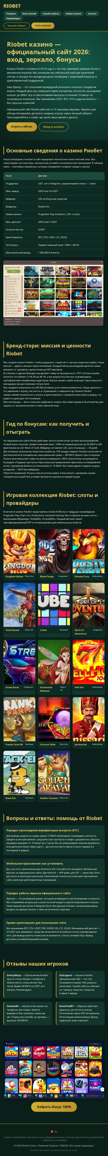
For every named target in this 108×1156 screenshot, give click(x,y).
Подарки (11, 13)
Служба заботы (51, 13)
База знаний (29, 13)
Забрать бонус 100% (54, 1106)
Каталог (92, 13)
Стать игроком (43, 25)
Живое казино (73, 13)
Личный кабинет (16, 25)
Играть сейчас (21, 126)
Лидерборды (13, 18)
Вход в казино (53, 127)
